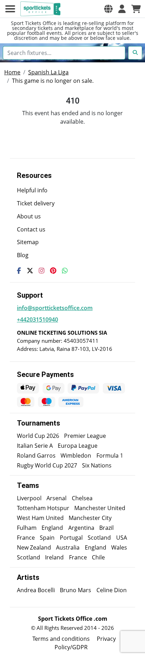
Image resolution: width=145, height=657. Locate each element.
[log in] (122, 9)
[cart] (136, 9)
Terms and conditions (61, 639)
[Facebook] (19, 270)
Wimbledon (76, 455)
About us (29, 216)
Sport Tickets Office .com (72, 618)
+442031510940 (37, 319)
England (52, 528)
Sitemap (28, 242)
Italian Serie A (35, 446)
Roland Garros (36, 455)
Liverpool (29, 498)
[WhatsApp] (65, 270)
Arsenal (56, 498)
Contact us (31, 229)
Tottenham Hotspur (43, 508)
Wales (119, 547)
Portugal (71, 537)
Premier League (85, 436)
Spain (47, 537)
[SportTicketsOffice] (41, 8)
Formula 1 (109, 455)
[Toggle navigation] (10, 8)
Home (12, 72)
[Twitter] (30, 270)
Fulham (27, 528)
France (26, 537)
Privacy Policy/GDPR (85, 643)
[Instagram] (41, 270)
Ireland (54, 557)
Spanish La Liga (48, 72)
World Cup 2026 (38, 436)
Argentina (81, 528)
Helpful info (32, 190)
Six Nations (97, 465)
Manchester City (90, 518)
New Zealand (34, 547)
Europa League (77, 446)
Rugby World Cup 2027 (47, 465)
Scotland (99, 537)
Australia (68, 547)
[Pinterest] (53, 270)
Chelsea (82, 498)
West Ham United (40, 518)
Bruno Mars (75, 590)
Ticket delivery (36, 203)
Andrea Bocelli (36, 590)
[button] (108, 9)
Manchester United (99, 508)
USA (121, 537)
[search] (135, 53)
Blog (23, 255)
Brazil (106, 528)
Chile (98, 557)
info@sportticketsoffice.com (55, 308)
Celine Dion (111, 590)
